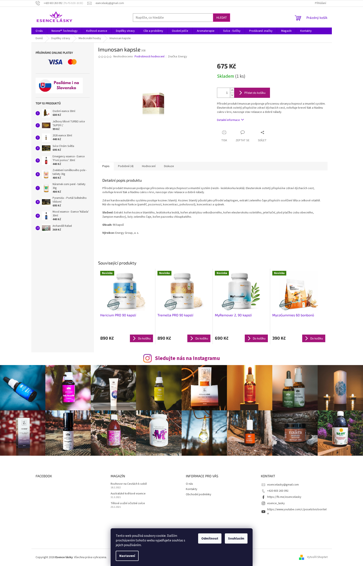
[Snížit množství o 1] (232, 95)
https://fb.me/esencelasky (284, 497)
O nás (189, 484)
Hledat (221, 17)
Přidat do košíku (255, 92)
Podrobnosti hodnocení (149, 57)
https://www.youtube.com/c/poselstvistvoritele (297, 511)
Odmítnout (209, 538)
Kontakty (191, 489)
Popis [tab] (106, 166)
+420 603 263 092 (277, 491)
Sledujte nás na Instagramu (187, 358)
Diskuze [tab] (169, 166)
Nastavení (127, 556)
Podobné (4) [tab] (126, 166)
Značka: (177, 56)
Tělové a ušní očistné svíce (128, 503)
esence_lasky (276, 503)
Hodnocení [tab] (149, 166)
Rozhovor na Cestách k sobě (129, 484)
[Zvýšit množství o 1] (232, 90)
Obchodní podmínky (198, 494)
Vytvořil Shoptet (317, 557)
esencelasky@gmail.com (283, 485)
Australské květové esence (128, 494)
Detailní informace (228, 120)
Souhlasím (236, 538)
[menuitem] (39, 31)
